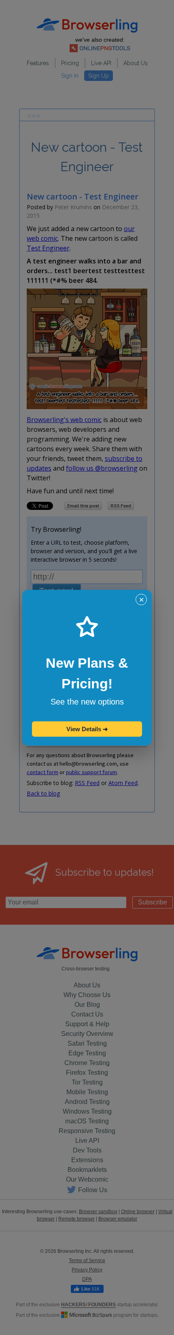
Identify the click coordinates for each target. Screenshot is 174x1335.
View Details (87, 728)
